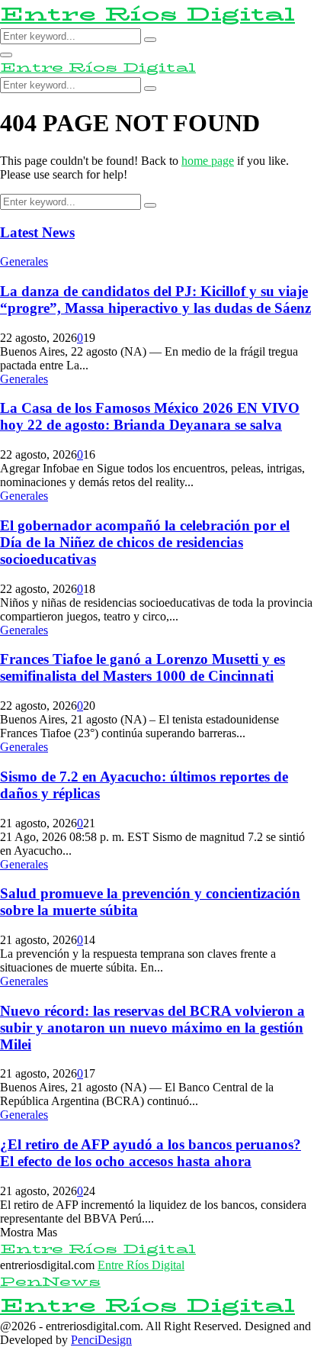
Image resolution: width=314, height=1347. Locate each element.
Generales (24, 261)
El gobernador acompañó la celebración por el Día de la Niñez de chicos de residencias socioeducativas (145, 542)
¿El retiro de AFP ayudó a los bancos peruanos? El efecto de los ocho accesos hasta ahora (150, 1152)
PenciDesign (101, 1339)
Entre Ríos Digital (147, 14)
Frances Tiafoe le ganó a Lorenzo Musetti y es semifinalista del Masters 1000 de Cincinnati (142, 667)
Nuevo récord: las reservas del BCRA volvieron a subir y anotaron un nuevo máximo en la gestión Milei (152, 1027)
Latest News (37, 232)
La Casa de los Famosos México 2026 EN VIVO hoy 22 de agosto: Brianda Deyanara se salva (150, 416)
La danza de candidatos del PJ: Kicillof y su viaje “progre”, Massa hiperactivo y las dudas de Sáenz (155, 299)
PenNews (50, 1281)
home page (207, 160)
